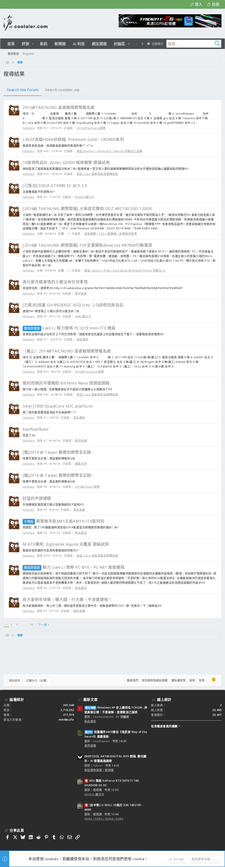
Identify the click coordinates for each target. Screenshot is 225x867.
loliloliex (28, 128)
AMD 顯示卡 (83, 316)
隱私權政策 (178, 680)
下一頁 (42, 625)
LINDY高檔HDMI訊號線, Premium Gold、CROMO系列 (73, 139)
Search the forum (22, 89)
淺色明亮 (14, 680)
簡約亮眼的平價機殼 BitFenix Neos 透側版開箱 (66, 383)
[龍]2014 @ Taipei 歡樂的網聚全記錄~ (58, 452)
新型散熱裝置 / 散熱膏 (99, 770)
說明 (192, 680)
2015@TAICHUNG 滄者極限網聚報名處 (59, 107)
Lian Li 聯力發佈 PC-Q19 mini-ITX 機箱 (70, 328)
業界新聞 (90, 746)
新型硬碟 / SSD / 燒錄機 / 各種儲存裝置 (110, 234)
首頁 (202, 680)
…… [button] (23, 624)
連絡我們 (132, 680)
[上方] (208, 680)
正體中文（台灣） (37, 680)
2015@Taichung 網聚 (91, 128)
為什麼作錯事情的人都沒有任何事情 (55, 281)
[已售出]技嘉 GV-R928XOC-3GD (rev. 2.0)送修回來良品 (73, 305)
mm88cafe (66, 719)
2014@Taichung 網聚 (89, 372)
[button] (33, 44)
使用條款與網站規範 (155, 680)
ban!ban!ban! (35, 429)
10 (31, 624)
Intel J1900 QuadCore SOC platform (58, 406)
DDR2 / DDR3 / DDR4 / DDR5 (103, 819)
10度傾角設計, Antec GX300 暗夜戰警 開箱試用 (66, 162)
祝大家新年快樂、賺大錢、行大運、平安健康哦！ (67, 599)
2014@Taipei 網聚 (87, 487)
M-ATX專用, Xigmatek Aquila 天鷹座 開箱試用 (66, 544)
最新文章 (90, 699)
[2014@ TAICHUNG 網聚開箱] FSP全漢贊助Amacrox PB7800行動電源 (87, 245)
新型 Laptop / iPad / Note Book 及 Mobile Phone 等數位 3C (125, 270)
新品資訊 (83, 339)
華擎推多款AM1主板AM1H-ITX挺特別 (64, 521)
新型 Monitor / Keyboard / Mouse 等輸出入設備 (109, 151)
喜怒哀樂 (81, 293)
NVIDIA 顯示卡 (84, 197)
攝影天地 (81, 464)
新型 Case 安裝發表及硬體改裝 (97, 174)
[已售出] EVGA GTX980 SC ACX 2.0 (55, 185)
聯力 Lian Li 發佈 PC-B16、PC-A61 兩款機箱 (74, 567)
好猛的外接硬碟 (37, 498)
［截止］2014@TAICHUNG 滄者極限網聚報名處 (67, 351)
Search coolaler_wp (62, 89)
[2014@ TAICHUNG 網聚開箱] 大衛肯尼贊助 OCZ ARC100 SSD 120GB (87, 208)
